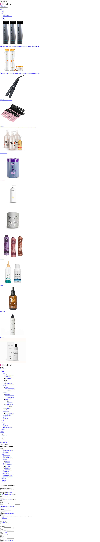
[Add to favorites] (0, 500)
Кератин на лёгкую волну (3, 73)
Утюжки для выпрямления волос (8, 100)
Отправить (2, 529)
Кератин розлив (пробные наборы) (13, 180)
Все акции (3, 18)
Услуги (3, 12)
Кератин (1, 72)
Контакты (3, 429)
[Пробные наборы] (8, 411)
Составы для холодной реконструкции (10, 410)
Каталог (3, 371)
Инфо (2, 13)
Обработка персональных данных (7, 427)
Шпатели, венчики (9, 398)
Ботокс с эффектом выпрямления (19, 46)
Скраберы (8, 403)
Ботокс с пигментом (12, 46)
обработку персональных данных (9, 513)
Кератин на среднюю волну (11, 73)
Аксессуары (2, 126)
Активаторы (2, 363)
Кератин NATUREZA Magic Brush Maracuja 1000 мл (7, 506)
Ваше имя (1, 510)
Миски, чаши (7, 465)
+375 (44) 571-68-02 (4, 435)
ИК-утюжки (2, 100)
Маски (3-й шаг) (5, 416)
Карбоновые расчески (9, 402)
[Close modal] (7, 530)
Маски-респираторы (7, 399)
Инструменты (2, 99)
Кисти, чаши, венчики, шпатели (9, 395)
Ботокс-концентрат (26, 46)
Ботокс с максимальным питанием (5, 46)
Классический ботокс (32, 46)
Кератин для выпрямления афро (26, 73)
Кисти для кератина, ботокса (10, 397)
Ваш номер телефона (3, 511)
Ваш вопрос (2, 539)
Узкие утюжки (8, 390)
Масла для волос (2, 311)
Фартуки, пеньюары (6, 471)
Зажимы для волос (7, 394)
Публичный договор (6, 15)
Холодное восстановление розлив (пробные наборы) (25, 180)
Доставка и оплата (5, 425)
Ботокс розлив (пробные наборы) (4, 180)
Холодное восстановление (3, 153)
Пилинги (1, 285)
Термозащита (2, 337)
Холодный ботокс (37, 46)
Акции (3, 17)
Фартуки (6, 472)
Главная (3, 10)
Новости (4, 424)
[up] (8, 503)
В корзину (2, 509)
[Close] (3, 367)
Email (1, 512)
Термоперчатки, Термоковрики (9, 404)
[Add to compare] (1, 500)
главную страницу (9, 492)
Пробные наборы (5, 411)
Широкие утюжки (9, 391)
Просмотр (4, 498)
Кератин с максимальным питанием (35, 73)
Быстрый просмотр (13, 494)
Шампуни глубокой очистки (7, 415)
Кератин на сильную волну (18, 73)
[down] (0, 503)
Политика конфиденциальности (7, 16)
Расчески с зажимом (7, 469)
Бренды (3, 11)
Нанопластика (2, 259)
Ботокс (1, 45)
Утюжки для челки (7, 461)
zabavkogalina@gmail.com (5, 439)
